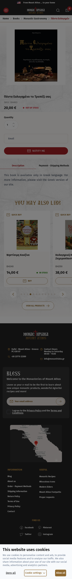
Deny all (11, 572)
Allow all (60, 572)
